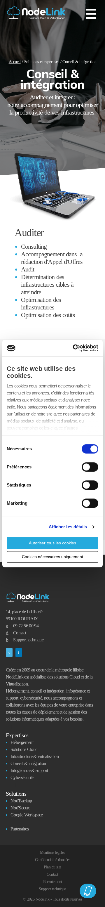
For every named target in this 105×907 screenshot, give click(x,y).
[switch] (90, 467)
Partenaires (19, 828)
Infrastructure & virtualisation (34, 756)
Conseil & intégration (28, 763)
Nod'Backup (21, 800)
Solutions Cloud (23, 749)
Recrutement (52, 882)
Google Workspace (26, 814)
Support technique (28, 639)
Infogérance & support (29, 770)
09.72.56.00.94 (25, 625)
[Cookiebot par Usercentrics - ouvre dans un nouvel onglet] (74, 348)
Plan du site (52, 867)
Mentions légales (52, 852)
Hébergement (21, 742)
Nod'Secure (20, 807)
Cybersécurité (22, 777)
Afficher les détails (68, 526)
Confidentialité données (52, 860)
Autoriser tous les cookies (52, 543)
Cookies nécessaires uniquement (52, 556)
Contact (19, 632)
